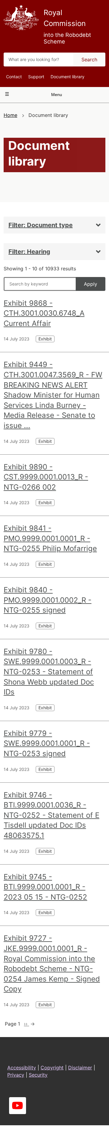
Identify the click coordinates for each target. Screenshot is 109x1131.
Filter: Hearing (29, 251)
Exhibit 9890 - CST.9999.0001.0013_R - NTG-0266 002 (46, 476)
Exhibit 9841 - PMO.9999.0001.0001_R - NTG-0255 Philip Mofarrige (50, 538)
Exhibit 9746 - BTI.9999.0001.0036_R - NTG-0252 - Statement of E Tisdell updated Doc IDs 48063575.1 (51, 815)
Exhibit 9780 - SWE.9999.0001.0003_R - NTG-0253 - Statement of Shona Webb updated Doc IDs (49, 671)
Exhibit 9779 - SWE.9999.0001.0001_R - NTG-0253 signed (47, 743)
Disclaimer (80, 1068)
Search (89, 59)
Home (10, 115)
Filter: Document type (40, 225)
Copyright (52, 1068)
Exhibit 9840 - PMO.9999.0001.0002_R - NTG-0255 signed (47, 599)
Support (36, 76)
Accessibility (21, 1068)
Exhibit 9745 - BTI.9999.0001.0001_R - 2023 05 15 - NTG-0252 (45, 886)
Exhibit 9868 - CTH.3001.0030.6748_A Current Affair (44, 313)
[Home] (21, 18)
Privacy (15, 1075)
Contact (14, 76)
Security (38, 1075)
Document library (67, 76)
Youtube (17, 1105)
